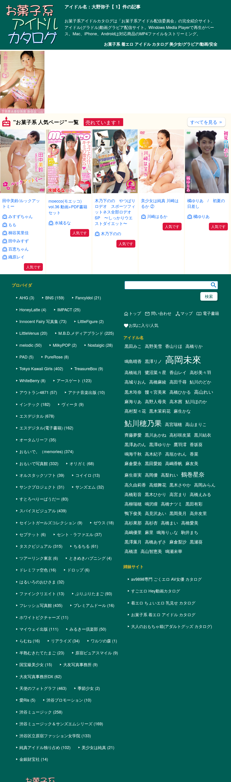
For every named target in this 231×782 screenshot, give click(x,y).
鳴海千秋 (133, 454)
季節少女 (86, 688)
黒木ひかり (155, 494)
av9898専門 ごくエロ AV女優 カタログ (166, 579)
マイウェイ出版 (33, 629)
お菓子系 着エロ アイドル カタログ (163, 614)
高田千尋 (178, 382)
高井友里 (198, 513)
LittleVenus (29, 333)
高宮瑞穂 (173, 424)
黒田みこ (133, 346)
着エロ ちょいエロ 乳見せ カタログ (163, 602)
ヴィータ (69, 404)
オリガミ (77, 463)
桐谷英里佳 (18, 232)
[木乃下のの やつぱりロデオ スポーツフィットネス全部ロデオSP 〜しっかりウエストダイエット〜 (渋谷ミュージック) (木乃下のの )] (115, 191)
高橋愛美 (189, 523)
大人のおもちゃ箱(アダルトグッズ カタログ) (171, 626)
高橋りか (194, 346)
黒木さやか (180, 485)
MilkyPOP (62, 345)
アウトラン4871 (34, 392)
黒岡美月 (178, 513)
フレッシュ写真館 (35, 605)
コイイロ (83, 475)
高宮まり (178, 494)
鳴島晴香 (133, 361)
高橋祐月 (133, 372)
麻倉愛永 (133, 463)
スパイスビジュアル (37, 510)
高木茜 (175, 401)
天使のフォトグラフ (37, 688)
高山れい (203, 391)
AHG (23, 297)
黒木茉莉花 (160, 411)
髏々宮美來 (155, 392)
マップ (184, 313)
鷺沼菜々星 (155, 372)
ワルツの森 (101, 640)
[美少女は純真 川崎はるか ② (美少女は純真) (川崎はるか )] (161, 191)
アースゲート (69, 380)
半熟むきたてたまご (37, 652)
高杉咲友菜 (180, 435)
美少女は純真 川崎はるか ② (160, 203)
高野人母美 (155, 401)
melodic (26, 345)
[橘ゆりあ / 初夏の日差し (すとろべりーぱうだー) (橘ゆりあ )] (207, 191)
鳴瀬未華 (173, 551)
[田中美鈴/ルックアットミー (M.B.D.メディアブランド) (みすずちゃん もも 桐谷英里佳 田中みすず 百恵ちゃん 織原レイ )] (22, 191)
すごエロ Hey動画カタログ (155, 590)
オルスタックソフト (37, 475)
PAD (23, 356)
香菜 (194, 454)
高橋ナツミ (171, 504)
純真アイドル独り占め (39, 747)
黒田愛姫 (153, 463)
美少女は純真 (94, 747)
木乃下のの (111, 233)
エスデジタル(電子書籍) (41, 427)
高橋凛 (131, 551)
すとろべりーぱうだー (39, 498)
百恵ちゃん (18, 249)
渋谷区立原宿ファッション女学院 (49, 735)
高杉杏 (151, 523)
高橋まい (169, 523)
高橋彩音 (133, 494)
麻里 (149, 532)
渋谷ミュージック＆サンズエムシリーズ (55, 723)
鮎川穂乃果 (143, 422)
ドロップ (75, 569)
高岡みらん (204, 485)
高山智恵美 (151, 551)
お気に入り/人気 (140, 325)
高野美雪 (153, 346)
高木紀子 (153, 454)
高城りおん (135, 382)
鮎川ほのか (196, 401)
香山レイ (178, 372)
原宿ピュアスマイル (93, 652)
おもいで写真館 (33, 463)
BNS (49, 297)
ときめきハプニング (87, 558)
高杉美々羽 (200, 372)
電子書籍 (207, 313)
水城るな (63, 222)
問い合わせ (158, 313)
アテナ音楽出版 (82, 392)
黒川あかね (155, 435)
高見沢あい (155, 513)
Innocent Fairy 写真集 (38, 321)
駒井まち (189, 532)
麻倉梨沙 (178, 542)
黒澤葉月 (133, 542)
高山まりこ (196, 424)
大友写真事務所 (77, 664)
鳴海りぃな (167, 532)
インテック (29, 404)
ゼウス (99, 522)
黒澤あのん (135, 444)
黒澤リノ (153, 361)
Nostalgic (96, 345)
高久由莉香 (135, 485)
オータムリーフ (33, 439)
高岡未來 (183, 359)
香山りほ (173, 346)
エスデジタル (31, 416)
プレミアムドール (90, 605)
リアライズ (61, 640)
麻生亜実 (133, 475)
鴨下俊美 (133, 513)
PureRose (54, 356)
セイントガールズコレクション (47, 522)
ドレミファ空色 (33, 569)
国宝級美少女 (31, 664)
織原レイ (16, 257)
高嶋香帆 (173, 463)
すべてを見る (206, 122)
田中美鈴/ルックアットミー (21, 203)
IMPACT (64, 309)
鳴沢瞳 (151, 504)
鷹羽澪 (180, 444)
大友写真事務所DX (36, 676)
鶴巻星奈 (193, 474)
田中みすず (18, 240)
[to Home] (32, 43)
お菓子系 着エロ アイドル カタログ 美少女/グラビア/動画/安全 (160, 44)
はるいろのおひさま (37, 581)
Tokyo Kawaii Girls (36, 368)
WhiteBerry (29, 380)
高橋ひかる (180, 392)
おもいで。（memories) (41, 451)
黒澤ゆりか (160, 444)
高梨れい (169, 475)
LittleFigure (88, 321)
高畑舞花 (157, 485)
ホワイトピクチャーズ (39, 617)
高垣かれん (176, 454)
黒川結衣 (202, 435)
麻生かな (182, 411)
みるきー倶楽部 (83, 629)
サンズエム (85, 487)
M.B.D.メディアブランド (80, 333)
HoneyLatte (29, 309)
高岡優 (151, 475)
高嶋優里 (133, 532)
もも (12, 224)
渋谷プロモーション (64, 700)
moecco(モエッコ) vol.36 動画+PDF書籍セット (68, 206)
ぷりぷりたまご (89, 593)
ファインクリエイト (37, 593)
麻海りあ (133, 401)
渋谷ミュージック (35, 711)
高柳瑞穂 (133, 504)
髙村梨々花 (135, 411)
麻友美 (191, 463)
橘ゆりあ (201, 216)
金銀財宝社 (29, 759)
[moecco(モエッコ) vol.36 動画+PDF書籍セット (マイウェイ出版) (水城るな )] (68, 192)
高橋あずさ (155, 542)
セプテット (29, 534)
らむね (25, 640)
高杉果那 (133, 523)
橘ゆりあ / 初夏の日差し (206, 203)
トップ (132, 313)
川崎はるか (157, 216)
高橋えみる (200, 494)
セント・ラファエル (75, 534)
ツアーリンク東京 (35, 558)
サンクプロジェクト (37, 487)
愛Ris (24, 700)
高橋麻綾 (157, 382)
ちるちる (82, 546)
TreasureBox (85, 368)
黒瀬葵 (196, 542)
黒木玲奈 (133, 392)
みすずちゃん (20, 216)
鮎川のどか (200, 382)
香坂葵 (196, 444)
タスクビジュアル (35, 546)
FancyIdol (84, 297)
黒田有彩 (194, 504)
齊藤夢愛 (133, 435)
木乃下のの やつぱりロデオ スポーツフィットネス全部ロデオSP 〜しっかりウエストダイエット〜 (115, 211)
